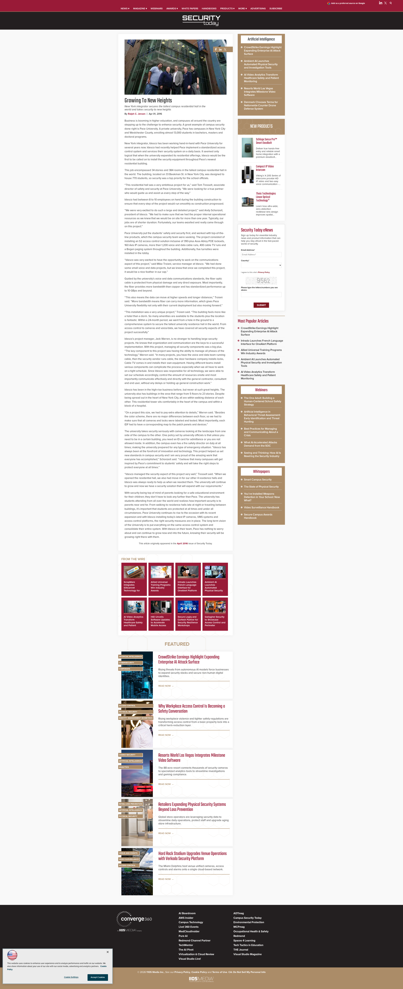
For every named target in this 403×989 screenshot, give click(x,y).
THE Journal (240, 949)
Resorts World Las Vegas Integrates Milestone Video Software (191, 758)
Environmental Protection (248, 922)
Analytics (124, 767)
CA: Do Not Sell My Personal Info (247, 972)
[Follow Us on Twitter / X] (385, 3)
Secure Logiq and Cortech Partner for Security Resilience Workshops (188, 621)
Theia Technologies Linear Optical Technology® (266, 197)
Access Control (127, 706)
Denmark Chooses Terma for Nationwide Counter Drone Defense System (261, 105)
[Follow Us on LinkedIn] (380, 3)
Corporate (124, 669)
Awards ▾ (172, 8)
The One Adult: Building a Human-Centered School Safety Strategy (262, 401)
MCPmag (239, 927)
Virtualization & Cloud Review (196, 954)
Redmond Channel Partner (194, 940)
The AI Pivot (186, 949)
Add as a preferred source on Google (348, 3)
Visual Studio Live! (190, 958)
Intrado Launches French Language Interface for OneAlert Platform (187, 586)
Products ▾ (227, 8)
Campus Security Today (247, 918)
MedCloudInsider (189, 931)
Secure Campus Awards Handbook (258, 516)
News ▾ (125, 8)
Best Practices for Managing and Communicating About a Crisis (261, 432)
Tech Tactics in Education (248, 945)
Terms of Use (219, 972)
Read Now (164, 685)
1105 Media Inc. (155, 972)
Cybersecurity (126, 663)
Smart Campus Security (258, 479)
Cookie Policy (199, 972)
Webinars (157, 8)
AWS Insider (186, 918)
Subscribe (276, 8)
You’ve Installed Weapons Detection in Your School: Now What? (262, 497)
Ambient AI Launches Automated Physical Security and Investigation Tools (214, 589)
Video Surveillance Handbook (261, 507)
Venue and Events (128, 853)
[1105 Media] (129, 930)
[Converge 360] (134, 919)
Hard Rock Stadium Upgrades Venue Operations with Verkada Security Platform (192, 856)
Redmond (239, 936)
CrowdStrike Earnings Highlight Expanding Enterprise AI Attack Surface (188, 660)
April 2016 (182, 543)
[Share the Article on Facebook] (215, 49)
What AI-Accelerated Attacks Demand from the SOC (260, 444)
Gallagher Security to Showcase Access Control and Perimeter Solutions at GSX (215, 622)
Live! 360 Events (189, 927)
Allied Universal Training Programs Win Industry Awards (160, 586)
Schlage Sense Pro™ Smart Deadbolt (266, 141)
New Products (261, 126)
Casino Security (127, 755)
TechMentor (186, 945)
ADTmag (238, 913)
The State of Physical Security (261, 486)
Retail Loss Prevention (130, 804)
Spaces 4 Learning (244, 940)
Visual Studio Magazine (247, 954)
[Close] (107, 952)
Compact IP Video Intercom (265, 168)
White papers (190, 8)
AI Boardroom (187, 913)
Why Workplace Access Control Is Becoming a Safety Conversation (191, 709)
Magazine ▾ (140, 8)
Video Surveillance (129, 859)
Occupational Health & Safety (251, 931)
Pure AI (183, 936)
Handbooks (209, 8)
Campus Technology (191, 922)
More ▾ (242, 8)
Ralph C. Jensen (136, 113)
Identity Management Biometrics (136, 718)
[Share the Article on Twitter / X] (225, 49)
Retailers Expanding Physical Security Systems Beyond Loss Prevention (192, 807)
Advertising (258, 8)
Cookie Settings (71, 977)
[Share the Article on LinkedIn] (220, 49)
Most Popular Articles (253, 321)
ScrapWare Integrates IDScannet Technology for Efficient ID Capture (132, 589)
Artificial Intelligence (130, 656)
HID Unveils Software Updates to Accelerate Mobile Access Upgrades (160, 622)
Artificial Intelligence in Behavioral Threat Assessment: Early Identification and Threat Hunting (262, 416)
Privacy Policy (264, 272)
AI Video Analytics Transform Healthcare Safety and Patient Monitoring (133, 622)
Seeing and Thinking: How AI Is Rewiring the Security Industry (262, 454)
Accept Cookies (98, 977)
